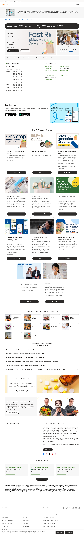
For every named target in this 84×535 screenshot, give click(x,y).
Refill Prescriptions (64, 73)
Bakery (36, 326)
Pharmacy (13, 1)
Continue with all (69, 532)
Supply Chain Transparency (49, 523)
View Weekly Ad (13, 51)
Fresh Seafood (36, 317)
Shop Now (19, 214)
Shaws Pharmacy (6, 526)
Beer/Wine (36, 335)
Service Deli (55, 326)
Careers (24, 514)
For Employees (26, 520)
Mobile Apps (5, 517)
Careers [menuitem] (48, 58)
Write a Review (72, 53)
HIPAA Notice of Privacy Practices (50, 520)
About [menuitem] (52, 58)
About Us (25, 508)
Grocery (4, 1)
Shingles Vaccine (64, 75)
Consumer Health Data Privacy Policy (51, 514)
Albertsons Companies (28, 511)
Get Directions (10, 47)
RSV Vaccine (48, 68)
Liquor (16, 335)
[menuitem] (10, 26)
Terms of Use (46, 508)
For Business (18, 1)
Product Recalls (26, 526)
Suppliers (25, 517)
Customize (23, 532)
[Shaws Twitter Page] (66, 508)
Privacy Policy (46, 511)
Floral (16, 326)
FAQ (3, 511)
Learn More (25, 51)
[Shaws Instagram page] (72, 508)
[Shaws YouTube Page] (76, 508)
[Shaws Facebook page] (64, 508)
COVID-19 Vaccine (49, 75)
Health (8, 1)
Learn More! (70, 258)
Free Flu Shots (48, 66)
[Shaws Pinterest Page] (69, 508)
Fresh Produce (74, 317)
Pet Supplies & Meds (16, 317)
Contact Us (4, 508)
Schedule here (70, 172)
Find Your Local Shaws (7, 523)
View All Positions (13, 412)
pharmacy (60, 286)
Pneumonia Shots (64, 70)
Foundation (25, 523)
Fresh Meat (55, 317)
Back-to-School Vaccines (51, 70)
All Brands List (5, 529)
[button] (78, 4)
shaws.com (49, 449)
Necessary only (60, 532)
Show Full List (48, 79)
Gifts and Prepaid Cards (7, 520)
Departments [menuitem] (31, 58)
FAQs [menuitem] (37, 58)
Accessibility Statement (48, 517)
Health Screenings (64, 66)
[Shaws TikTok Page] (79, 508)
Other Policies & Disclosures (49, 526)
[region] (42, 532)
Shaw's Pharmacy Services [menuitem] (20, 58)
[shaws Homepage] (5, 5)
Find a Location (43, 479)
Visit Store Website (10, 474)
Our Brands (4, 514)
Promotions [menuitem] (42, 58)
